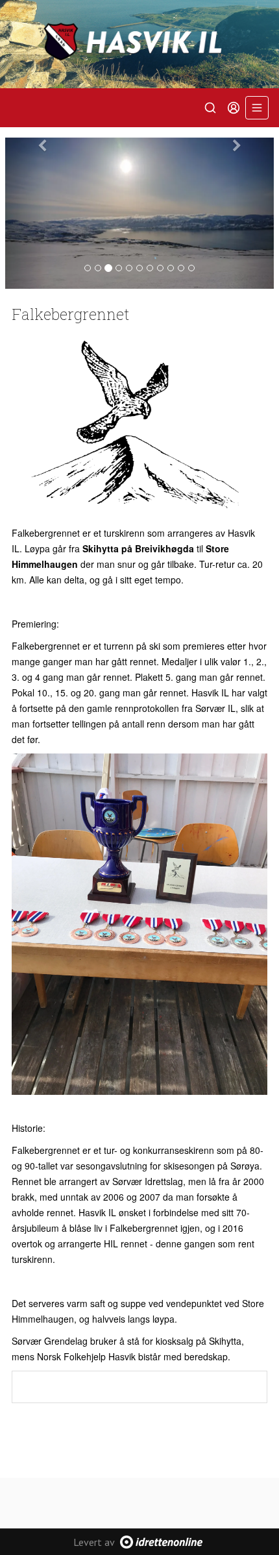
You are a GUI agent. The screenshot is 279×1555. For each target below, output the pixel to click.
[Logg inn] (233, 107)
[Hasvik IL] (139, 44)
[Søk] (210, 107)
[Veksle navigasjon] (257, 107)
